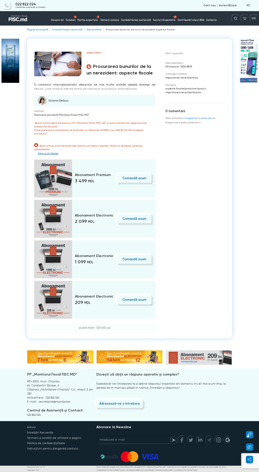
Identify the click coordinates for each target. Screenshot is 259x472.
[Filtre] (253, 18)
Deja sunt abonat (48, 153)
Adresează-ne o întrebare (119, 403)
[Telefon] (6, 5)
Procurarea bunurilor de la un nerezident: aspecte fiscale (140, 29)
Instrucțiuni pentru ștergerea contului (52, 448)
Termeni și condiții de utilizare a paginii (54, 438)
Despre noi (57, 19)
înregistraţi (191, 118)
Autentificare (228, 5)
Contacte (211, 19)
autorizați (206, 118)
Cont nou (209, 5)
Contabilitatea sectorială (136, 19)
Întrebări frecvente (40, 432)
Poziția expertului (87, 18)
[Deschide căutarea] (235, 18)
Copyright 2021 (33, 470)
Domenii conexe (109, 19)
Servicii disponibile (164, 18)
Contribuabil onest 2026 (191, 19)
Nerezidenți (94, 29)
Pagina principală (37, 29)
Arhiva (31, 427)
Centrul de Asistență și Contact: (55, 410)
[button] (247, 434)
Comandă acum (134, 178)
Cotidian (71, 18)
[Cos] (244, 18)
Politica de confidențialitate (46, 443)
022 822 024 (25, 4)
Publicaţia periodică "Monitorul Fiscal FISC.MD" (61, 114)
